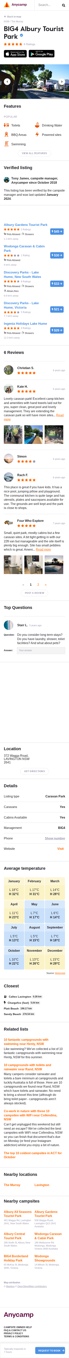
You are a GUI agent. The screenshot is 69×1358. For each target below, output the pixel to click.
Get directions (34, 771)
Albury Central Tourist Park (14, 1236)
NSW (6, 21)
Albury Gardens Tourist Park (46, 1214)
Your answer (25, 650)
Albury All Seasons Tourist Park (18, 1214)
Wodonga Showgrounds (44, 1258)
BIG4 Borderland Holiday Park (16, 1258)
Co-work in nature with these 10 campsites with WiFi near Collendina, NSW (30, 1115)
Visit (60, 848)
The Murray (17, 21)
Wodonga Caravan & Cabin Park (48, 1236)
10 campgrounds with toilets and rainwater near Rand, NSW (27, 1067)
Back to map (14, 16)
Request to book (49, 1350)
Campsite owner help (18, 1327)
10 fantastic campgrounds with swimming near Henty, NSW (26, 1042)
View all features (34, 153)
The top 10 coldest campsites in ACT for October (33, 1155)
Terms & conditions (16, 1336)
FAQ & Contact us (15, 1330)
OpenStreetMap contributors (32, 1286)
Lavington (41, 1185)
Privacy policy (13, 1333)
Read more (43, 549)
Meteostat (60, 973)
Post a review (34, 593)
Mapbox (10, 1286)
